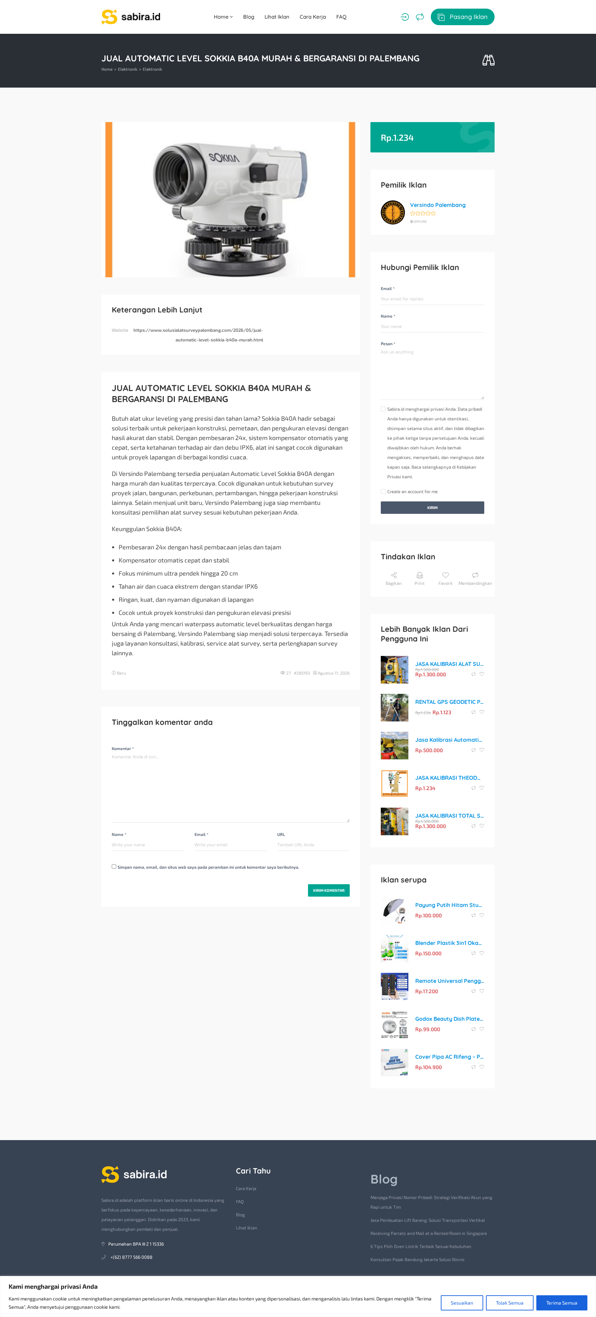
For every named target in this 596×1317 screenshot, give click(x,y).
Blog (248, 16)
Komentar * (123, 748)
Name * (119, 834)
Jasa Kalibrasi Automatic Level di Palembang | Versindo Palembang (449, 739)
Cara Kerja (313, 16)
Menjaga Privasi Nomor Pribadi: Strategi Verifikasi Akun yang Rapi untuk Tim (431, 1202)
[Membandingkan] (420, 17)
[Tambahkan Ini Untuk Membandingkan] (474, 674)
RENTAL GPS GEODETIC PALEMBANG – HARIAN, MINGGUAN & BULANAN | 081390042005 (449, 701)
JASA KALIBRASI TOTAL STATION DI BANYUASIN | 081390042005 (449, 815)
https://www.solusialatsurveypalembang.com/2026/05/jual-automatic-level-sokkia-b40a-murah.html (198, 334)
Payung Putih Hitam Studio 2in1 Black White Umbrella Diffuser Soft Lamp (449, 904)
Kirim (432, 507)
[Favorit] (481, 674)
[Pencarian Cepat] (489, 60)
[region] (298, 1296)
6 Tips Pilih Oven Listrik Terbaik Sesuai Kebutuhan (420, 1246)
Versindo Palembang (438, 204)
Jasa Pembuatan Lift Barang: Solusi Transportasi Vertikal (427, 1220)
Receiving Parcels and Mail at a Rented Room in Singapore (428, 1233)
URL (281, 834)
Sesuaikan (462, 1303)
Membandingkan (475, 583)
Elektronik (127, 69)
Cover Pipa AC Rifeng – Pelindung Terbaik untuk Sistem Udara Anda (449, 1056)
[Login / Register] (404, 17)
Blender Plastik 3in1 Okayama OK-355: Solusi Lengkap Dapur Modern (449, 942)
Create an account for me (412, 491)
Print (420, 583)
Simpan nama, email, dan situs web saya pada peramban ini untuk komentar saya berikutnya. (208, 867)
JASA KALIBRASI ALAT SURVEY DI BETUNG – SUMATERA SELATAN (449, 663)
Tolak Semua (510, 1303)
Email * (201, 834)
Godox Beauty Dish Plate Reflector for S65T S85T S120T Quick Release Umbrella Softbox (449, 1018)
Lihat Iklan (277, 16)
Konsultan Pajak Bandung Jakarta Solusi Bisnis (417, 1259)
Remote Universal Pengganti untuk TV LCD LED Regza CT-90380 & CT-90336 (449, 980)
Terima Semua (561, 1303)
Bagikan (394, 583)
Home (222, 16)
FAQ (341, 16)
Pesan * (388, 343)
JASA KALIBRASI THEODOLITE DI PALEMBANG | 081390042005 (449, 777)
